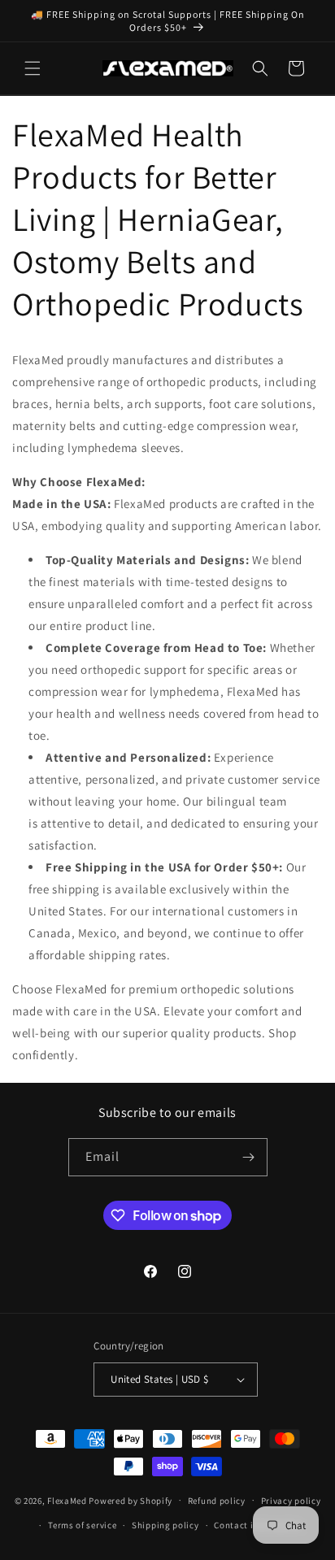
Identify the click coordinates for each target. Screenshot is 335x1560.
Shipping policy (165, 1525)
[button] (32, 68)
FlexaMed (67, 1500)
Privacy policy (291, 1500)
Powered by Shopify (130, 1500)
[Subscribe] (249, 1157)
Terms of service (82, 1525)
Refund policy (217, 1500)
